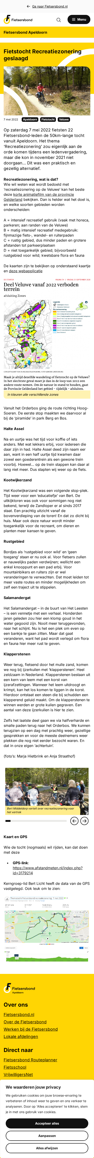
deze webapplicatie (25, 271)
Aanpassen (47, 1136)
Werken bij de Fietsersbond (31, 1029)
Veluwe (64, 119)
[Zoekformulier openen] (61, 19)
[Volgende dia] (84, 821)
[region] (47, 1119)
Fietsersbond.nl (19, 1014)
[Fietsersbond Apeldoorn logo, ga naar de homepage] (18, 19)
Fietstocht (48, 119)
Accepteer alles (47, 1123)
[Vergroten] (84, 285)
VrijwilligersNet (18, 1074)
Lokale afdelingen (21, 1036)
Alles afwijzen (47, 1148)
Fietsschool (15, 1067)
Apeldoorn (30, 119)
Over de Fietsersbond (25, 1021)
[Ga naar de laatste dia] (74, 821)
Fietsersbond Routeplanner (30, 1059)
